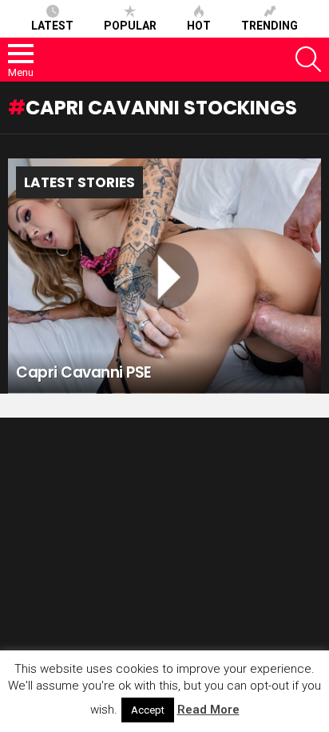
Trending (269, 25)
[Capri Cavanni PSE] (164, 276)
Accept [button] (147, 710)
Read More (208, 709)
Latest (52, 25)
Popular (130, 25)
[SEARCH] (308, 59)
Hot (199, 25)
